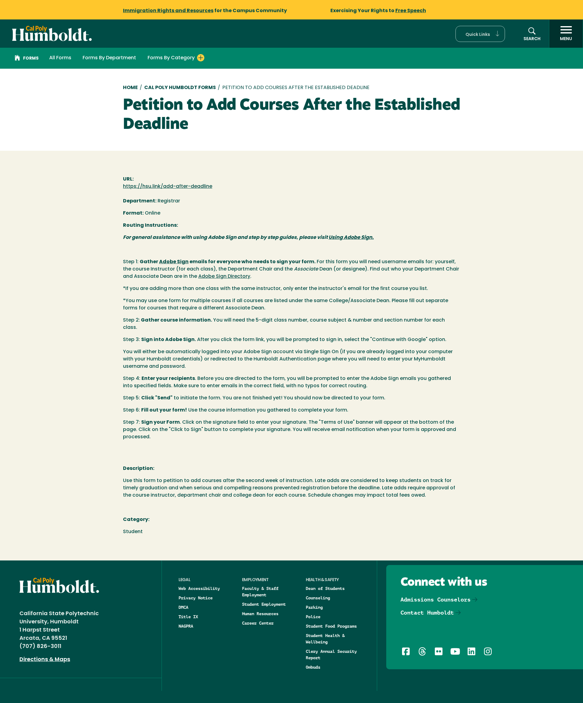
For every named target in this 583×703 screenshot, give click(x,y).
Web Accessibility (199, 588)
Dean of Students (325, 588)
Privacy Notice (196, 597)
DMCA (183, 607)
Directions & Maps (44, 660)
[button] (480, 34)
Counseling (318, 597)
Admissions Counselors (436, 599)
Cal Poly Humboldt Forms (180, 87)
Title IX (188, 616)
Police (313, 616)
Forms (31, 58)
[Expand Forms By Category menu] (200, 57)
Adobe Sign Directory (224, 276)
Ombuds (313, 667)
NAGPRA (186, 626)
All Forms (60, 58)
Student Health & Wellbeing (325, 638)
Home (130, 87)
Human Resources (260, 613)
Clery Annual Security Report (331, 654)
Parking (314, 607)
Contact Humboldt (427, 612)
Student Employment (264, 604)
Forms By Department (109, 58)
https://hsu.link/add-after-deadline (167, 186)
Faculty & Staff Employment (260, 591)
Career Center (258, 623)
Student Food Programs (331, 626)
